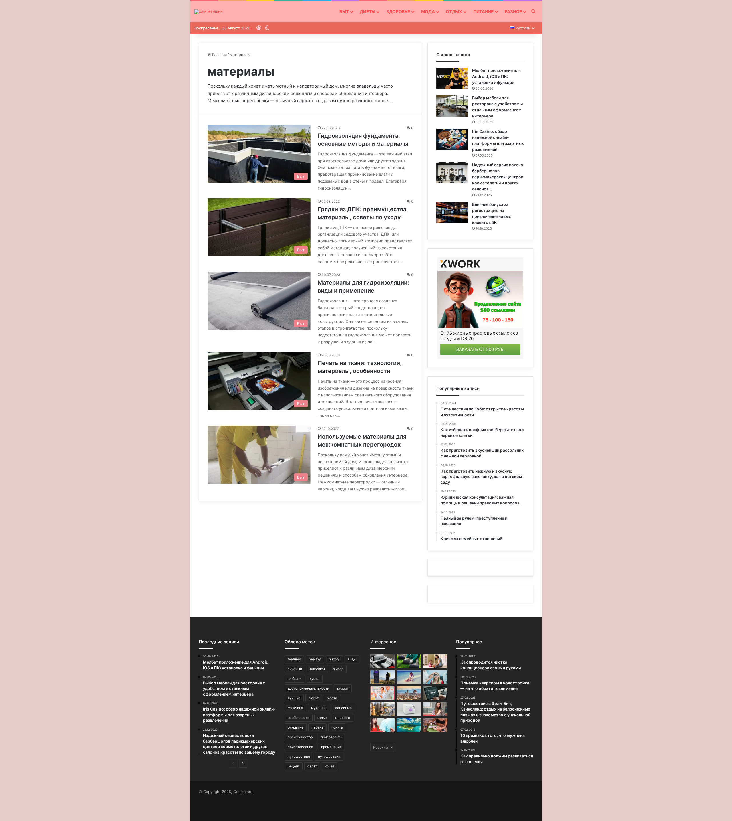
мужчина (295, 708)
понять (337, 727)
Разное (513, 11)
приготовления (300, 747)
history (334, 659)
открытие (295, 727)
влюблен (317, 669)
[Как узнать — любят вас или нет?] (435, 709)
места (332, 698)
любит (314, 698)
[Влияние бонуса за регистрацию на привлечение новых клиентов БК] (452, 212)
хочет (329, 766)
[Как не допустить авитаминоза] (382, 693)
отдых (322, 717)
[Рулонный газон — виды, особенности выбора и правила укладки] (409, 661)
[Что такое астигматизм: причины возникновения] (435, 677)
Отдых (454, 11)
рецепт (293, 766)
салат (312, 766)
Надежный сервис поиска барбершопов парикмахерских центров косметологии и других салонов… (497, 176)
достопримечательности (308, 688)
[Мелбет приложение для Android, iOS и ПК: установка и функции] (452, 78)
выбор (338, 669)
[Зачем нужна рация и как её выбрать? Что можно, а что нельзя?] (382, 677)
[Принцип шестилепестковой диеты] (435, 725)
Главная (219, 54)
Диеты (367, 11)
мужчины (319, 708)
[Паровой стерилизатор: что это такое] (409, 709)
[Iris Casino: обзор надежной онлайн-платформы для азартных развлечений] (452, 139)
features (294, 659)
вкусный (295, 669)
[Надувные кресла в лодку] (382, 661)
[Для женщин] (208, 11)
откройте (342, 717)
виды (352, 659)
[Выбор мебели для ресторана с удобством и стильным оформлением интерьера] (452, 106)
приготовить (331, 737)
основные (343, 708)
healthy (315, 659)
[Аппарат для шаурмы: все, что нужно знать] (382, 709)
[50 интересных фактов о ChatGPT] (435, 693)
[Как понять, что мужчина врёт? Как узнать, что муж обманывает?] (382, 725)
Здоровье (398, 11)
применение (331, 747)
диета (314, 678)
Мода (428, 11)
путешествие (299, 756)
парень (317, 727)
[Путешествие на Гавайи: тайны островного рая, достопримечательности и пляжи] (409, 725)
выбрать (295, 678)
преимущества (300, 737)
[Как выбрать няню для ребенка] (435, 661)
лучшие (294, 698)
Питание (483, 11)
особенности (298, 717)
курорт (343, 688)
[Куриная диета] (409, 677)
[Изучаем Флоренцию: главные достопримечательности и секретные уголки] (409, 693)
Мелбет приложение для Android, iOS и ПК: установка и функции (496, 76)
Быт (344, 11)
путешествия (329, 756)
